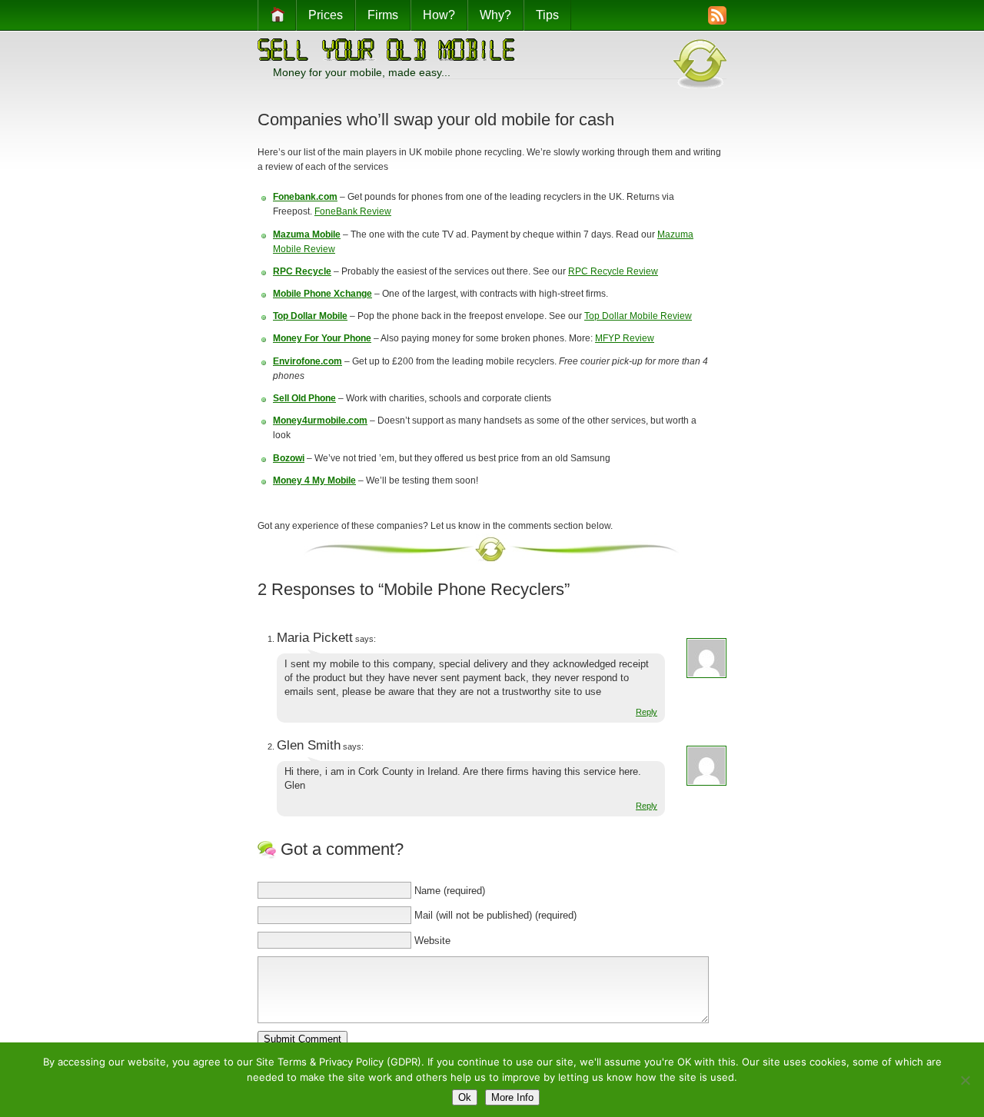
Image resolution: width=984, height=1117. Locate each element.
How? (439, 15)
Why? (495, 15)
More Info (512, 1097)
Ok (464, 1097)
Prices (325, 15)
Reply (646, 711)
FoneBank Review (352, 211)
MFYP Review (624, 338)
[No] (964, 1080)
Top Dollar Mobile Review (638, 316)
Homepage (277, 15)
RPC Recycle (302, 271)
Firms (382, 15)
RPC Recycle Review (613, 271)
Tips (547, 15)
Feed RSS (688, 16)
